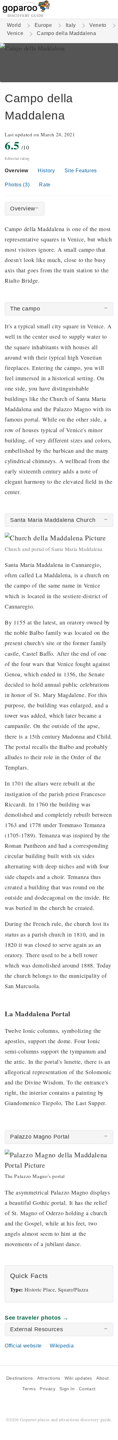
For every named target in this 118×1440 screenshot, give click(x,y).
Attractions (48, 1378)
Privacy (47, 1389)
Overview (16, 170)
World (14, 25)
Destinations (19, 1378)
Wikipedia (62, 1345)
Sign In (67, 1389)
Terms (29, 1389)
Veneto (97, 25)
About (102, 1378)
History (46, 170)
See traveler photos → (37, 1317)
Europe (43, 25)
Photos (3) (17, 184)
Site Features (81, 170)
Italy (71, 25)
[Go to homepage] (26, 11)
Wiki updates (78, 1378)
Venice (15, 33)
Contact (87, 1389)
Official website (23, 1345)
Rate (44, 184)
